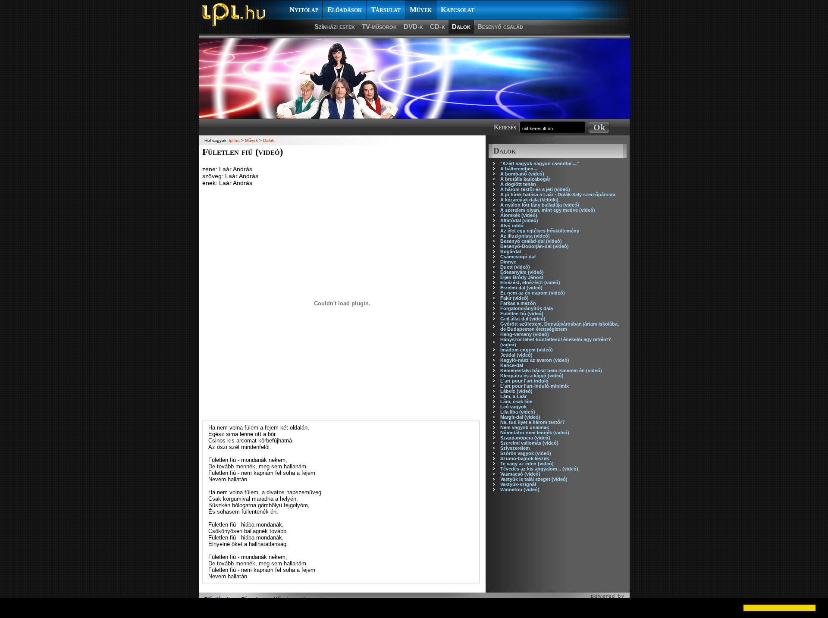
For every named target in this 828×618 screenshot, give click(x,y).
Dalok (461, 26)
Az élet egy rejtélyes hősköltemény (539, 230)
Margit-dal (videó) (520, 417)
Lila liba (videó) (517, 411)
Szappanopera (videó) (525, 437)
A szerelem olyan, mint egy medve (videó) (547, 210)
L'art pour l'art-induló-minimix (534, 386)
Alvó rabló (512, 225)
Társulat (386, 10)
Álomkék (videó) (518, 215)
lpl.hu (234, 140)
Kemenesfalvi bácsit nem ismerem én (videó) (551, 370)
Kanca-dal (511, 365)
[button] (14, 607)
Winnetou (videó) (519, 489)
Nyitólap (303, 10)
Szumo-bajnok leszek (524, 458)
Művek (421, 10)
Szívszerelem (515, 448)
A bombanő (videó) (522, 173)
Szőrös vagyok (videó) (525, 453)
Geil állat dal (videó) (523, 318)
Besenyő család (500, 26)
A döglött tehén (518, 184)
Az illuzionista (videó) (525, 235)
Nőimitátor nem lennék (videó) (534, 432)
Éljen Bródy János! (521, 277)
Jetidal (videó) (516, 355)
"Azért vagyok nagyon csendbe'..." (539, 163)
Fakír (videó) (514, 298)
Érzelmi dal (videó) (521, 287)
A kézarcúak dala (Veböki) (529, 199)
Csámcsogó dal (518, 256)
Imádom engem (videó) (526, 349)
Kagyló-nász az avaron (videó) (534, 360)
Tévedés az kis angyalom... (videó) (539, 468)
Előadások (344, 10)
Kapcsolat (457, 10)
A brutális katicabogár (525, 179)
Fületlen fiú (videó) (521, 313)
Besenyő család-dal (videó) (531, 241)
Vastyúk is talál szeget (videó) (534, 479)
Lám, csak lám (516, 401)
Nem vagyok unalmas (524, 427)
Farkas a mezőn (518, 303)
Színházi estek (334, 26)
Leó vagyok (513, 406)
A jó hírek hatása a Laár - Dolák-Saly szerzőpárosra (557, 194)
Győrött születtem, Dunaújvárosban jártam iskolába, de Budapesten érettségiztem (559, 326)
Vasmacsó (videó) (520, 474)
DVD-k (413, 26)
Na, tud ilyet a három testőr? (532, 422)
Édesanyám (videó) (522, 272)
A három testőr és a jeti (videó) (535, 189)
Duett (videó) (515, 267)
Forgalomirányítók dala (526, 308)
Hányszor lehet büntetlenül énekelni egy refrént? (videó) (555, 342)
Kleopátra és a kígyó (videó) (532, 375)
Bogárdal (510, 251)
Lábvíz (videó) (516, 391)
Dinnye (508, 261)
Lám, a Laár (513, 396)
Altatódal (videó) (519, 220)
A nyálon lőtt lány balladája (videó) (539, 204)
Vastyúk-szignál (518, 484)
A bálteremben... (518, 168)
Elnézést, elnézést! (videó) (530, 282)
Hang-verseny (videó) (524, 334)
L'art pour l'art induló (524, 380)
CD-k (437, 26)
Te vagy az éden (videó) (527, 463)
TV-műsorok (379, 26)
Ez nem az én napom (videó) (532, 292)
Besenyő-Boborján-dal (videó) (534, 246)
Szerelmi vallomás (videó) (529, 442)
